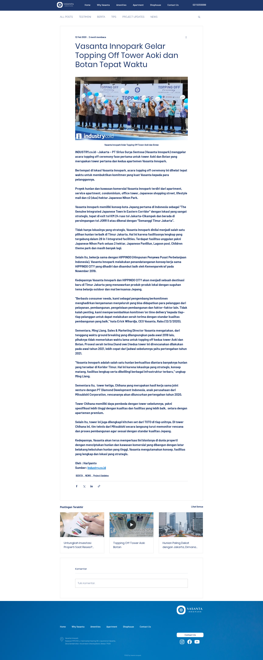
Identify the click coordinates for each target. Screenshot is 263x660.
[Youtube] (197, 642)
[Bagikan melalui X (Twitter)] (84, 486)
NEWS (154, 16)
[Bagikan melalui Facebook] (76, 486)
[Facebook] (190, 642)
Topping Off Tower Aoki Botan (129, 545)
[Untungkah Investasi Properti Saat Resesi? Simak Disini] (82, 524)
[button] (103, 5)
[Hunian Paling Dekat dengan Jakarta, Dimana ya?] (181, 524)
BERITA (101, 16)
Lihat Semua (197, 506)
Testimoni (85, 16)
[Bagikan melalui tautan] (99, 486)
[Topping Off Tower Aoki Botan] (132, 524)
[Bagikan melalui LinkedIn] (91, 486)
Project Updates (133, 16)
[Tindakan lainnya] (186, 37)
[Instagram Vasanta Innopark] (182, 642)
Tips (113, 16)
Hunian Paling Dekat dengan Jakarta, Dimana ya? (179, 545)
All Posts (66, 16)
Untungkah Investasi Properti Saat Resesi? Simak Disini (78, 545)
